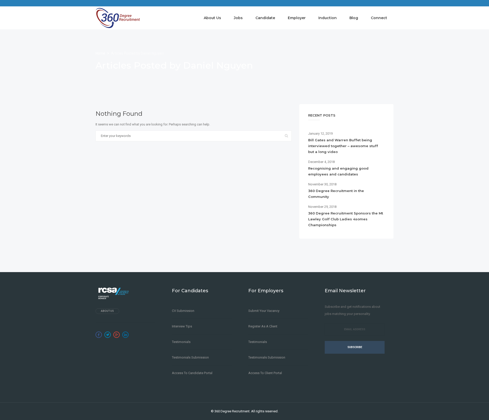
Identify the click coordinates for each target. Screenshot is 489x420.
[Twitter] (107, 335)
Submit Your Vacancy (263, 311)
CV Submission (183, 311)
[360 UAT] (118, 17)
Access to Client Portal (265, 373)
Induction (327, 18)
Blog (353, 18)
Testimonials (181, 342)
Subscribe (354, 347)
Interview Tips (182, 326)
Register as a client (262, 326)
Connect (379, 18)
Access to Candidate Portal (192, 373)
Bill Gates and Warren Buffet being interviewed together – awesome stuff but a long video (343, 146)
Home (101, 53)
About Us (212, 18)
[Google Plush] (116, 335)
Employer (297, 18)
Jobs (238, 18)
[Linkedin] (125, 335)
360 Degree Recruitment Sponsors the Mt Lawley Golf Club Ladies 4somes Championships (345, 219)
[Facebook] (99, 335)
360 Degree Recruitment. (232, 411)
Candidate (265, 18)
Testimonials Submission (190, 357)
